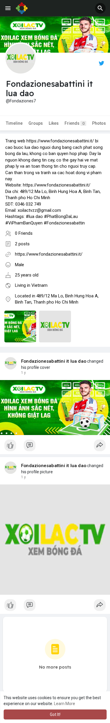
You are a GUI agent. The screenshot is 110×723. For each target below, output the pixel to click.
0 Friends (24, 233)
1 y (23, 373)
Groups (35, 123)
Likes (54, 123)
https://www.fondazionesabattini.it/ (48, 254)
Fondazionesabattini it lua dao (53, 361)
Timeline (14, 123)
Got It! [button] (55, 714)
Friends (74, 123)
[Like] (55, 446)
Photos (99, 123)
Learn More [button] (64, 703)
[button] (100, 8)
